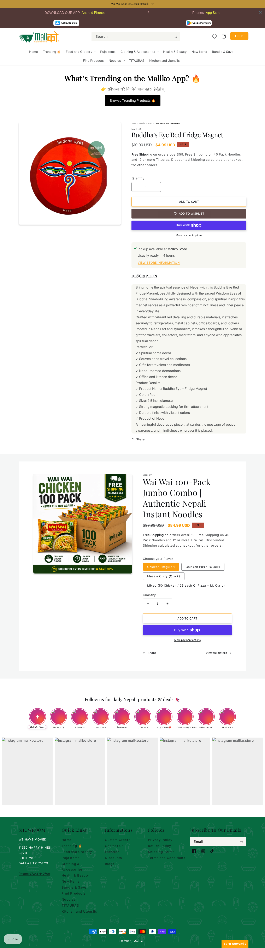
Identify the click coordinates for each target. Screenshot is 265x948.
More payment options (189, 235)
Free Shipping (141, 154)
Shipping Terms (161, 852)
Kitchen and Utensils (79, 911)
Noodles (69, 899)
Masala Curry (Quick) (163, 576)
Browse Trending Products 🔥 (132, 100)
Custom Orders (118, 840)
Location (112, 852)
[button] (80, 51)
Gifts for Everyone (145, 123)
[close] (260, 12)
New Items (71, 881)
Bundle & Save (74, 887)
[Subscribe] (241, 842)
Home (133, 123)
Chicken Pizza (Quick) (203, 567)
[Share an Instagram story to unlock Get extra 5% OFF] (37, 716)
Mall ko (139, 941)
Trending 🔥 (72, 846)
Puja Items (71, 858)
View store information (159, 262)
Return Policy (159, 846)
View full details (216, 653)
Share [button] (140, 439)
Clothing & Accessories (72, 866)
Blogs (109, 864)
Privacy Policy (160, 840)
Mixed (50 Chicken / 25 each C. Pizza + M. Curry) (186, 585)
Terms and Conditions (166, 858)
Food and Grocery (77, 852)
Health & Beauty (75, 875)
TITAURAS (70, 905)
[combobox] (136, 36)
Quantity (137, 178)
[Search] (175, 36)
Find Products (74, 893)
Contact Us (114, 846)
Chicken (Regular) (161, 567)
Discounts (113, 858)
